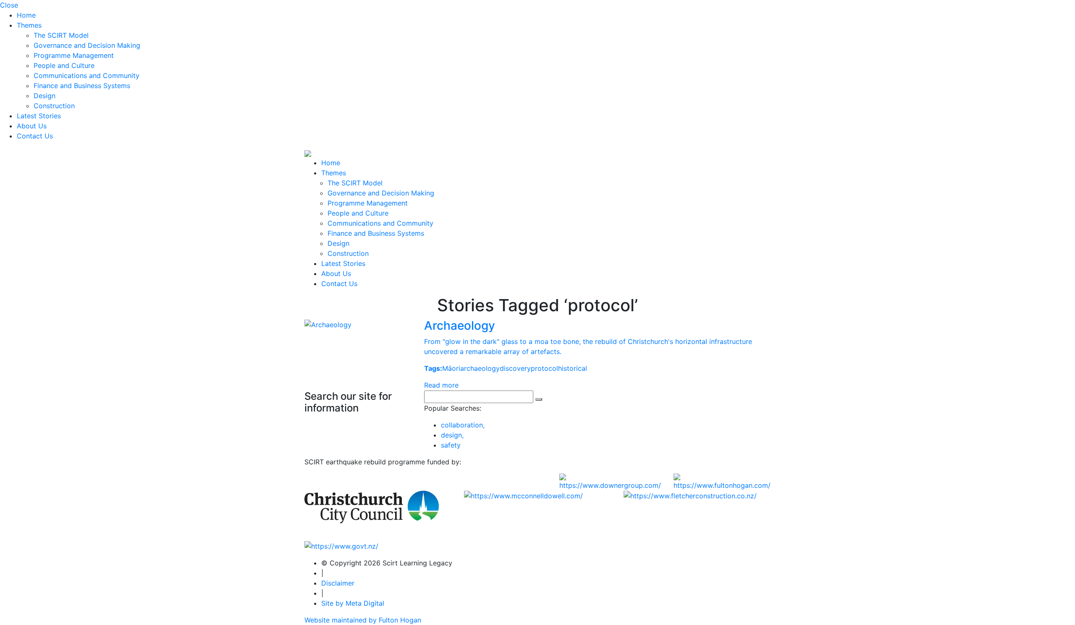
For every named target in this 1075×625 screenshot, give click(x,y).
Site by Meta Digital (352, 603)
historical (572, 368)
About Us (32, 126)
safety (451, 445)
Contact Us (35, 136)
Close (9, 5)
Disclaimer (337, 583)
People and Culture (64, 65)
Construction (54, 106)
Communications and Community (86, 75)
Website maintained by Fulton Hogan (362, 620)
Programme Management (74, 55)
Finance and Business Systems (82, 85)
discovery (515, 368)
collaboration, (463, 425)
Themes (29, 25)
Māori (451, 368)
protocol (544, 368)
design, (452, 435)
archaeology (480, 368)
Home (26, 15)
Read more (441, 385)
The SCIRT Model (61, 35)
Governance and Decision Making (87, 45)
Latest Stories (39, 116)
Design (44, 95)
